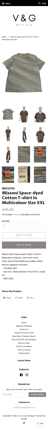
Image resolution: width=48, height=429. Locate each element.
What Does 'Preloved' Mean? (24, 336)
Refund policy (24, 353)
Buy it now (24, 245)
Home (4, 37)
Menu (7, 3)
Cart (44, 3)
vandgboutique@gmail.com (24, 407)
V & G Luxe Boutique (26, 416)
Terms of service (24, 350)
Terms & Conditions (24, 346)
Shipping (16, 214)
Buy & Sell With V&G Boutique (24, 340)
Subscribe (37, 394)
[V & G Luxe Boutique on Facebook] (21, 375)
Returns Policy (24, 343)
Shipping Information (24, 326)
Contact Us (24, 329)
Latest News (24, 360)
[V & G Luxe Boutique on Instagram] (26, 375)
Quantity (5, 221)
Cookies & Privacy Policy (24, 333)
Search (24, 323)
